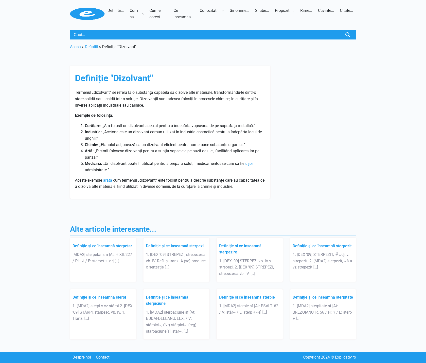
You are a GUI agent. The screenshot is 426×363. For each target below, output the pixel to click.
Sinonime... (239, 10)
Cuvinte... (326, 10)
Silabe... (262, 10)
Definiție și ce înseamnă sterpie (247, 297)
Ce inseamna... (184, 13)
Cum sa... (134, 13)
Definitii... (115, 10)
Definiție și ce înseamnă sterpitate (323, 297)
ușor (249, 163)
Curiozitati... (210, 10)
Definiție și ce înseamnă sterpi (99, 297)
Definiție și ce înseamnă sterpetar (102, 246)
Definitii (91, 46)
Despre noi (81, 357)
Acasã (75, 46)
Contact (102, 357)
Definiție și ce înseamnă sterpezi (175, 246)
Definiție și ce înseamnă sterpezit (322, 246)
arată (107, 180)
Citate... (346, 10)
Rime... (306, 10)
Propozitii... (284, 10)
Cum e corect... (156, 13)
